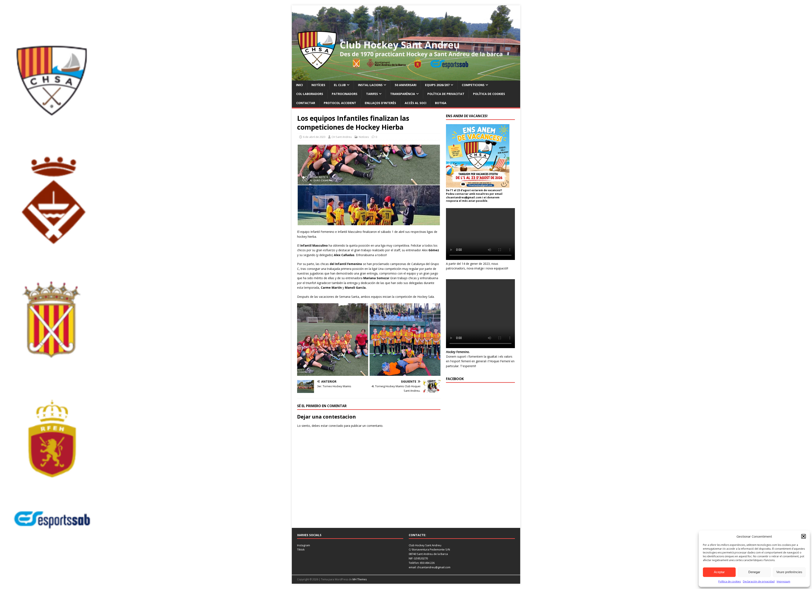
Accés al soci (415, 103)
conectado (336, 426)
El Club (340, 85)
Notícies (318, 85)
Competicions (473, 85)
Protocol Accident (340, 103)
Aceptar (719, 572)
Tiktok (301, 549)
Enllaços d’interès (380, 103)
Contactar (305, 103)
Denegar (754, 572)
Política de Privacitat (445, 94)
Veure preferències (789, 572)
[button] (803, 536)
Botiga (440, 103)
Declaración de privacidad (759, 581)
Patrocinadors (344, 94)
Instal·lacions (370, 85)
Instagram (303, 545)
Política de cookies (729, 581)
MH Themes (360, 579)
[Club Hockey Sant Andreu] (406, 78)
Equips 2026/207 (437, 85)
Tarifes (372, 94)
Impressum (783, 581)
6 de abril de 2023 (314, 137)
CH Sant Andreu (342, 137)
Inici (299, 85)
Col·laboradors (309, 94)
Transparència (402, 94)
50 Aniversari (405, 85)
